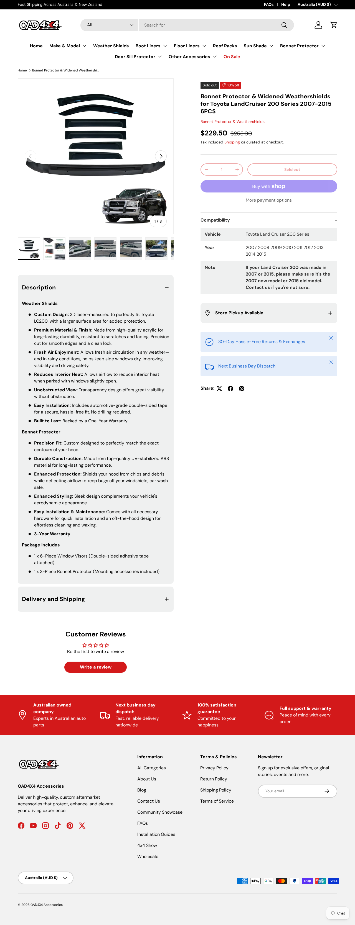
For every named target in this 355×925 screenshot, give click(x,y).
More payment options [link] (269, 200)
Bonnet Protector (299, 46)
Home (36, 46)
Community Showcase (159, 812)
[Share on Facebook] (230, 388)
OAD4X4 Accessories (47, 905)
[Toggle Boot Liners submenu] (165, 45)
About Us (146, 779)
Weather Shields (111, 46)
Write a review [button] (95, 667)
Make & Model (64, 46)
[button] (334, 25)
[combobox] (187, 25)
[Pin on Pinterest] (241, 388)
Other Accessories (189, 57)
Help (285, 4)
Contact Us (148, 801)
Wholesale (147, 856)
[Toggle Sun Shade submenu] (271, 45)
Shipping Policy (215, 790)
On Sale (232, 57)
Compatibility (215, 220)
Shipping (232, 142)
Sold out (292, 169)
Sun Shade (255, 46)
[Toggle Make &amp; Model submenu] (84, 45)
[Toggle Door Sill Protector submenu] (159, 56)
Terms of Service (217, 801)
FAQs (269, 4)
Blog (141, 790)
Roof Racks (225, 46)
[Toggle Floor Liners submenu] (204, 45)
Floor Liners (187, 46)
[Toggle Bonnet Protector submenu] (323, 45)
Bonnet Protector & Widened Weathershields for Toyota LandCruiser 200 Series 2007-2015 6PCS (65, 70)
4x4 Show (147, 845)
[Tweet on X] (219, 388)
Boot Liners (148, 46)
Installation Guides (156, 834)
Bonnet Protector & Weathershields (233, 121)
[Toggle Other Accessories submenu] (214, 56)
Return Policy (213, 779)
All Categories (151, 768)
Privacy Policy (214, 768)
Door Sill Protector (135, 57)
